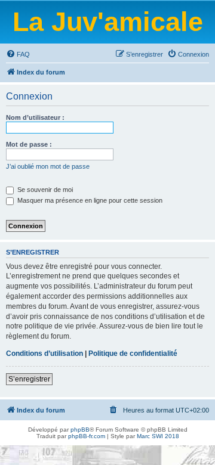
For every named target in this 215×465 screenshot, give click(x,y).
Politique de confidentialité (132, 353)
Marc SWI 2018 (158, 436)
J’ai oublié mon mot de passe (48, 166)
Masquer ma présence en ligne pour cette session (89, 200)
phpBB (80, 429)
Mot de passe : (29, 144)
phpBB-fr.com (86, 436)
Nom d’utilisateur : (35, 117)
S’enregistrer (29, 379)
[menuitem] (18, 54)
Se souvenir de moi (44, 189)
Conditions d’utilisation (44, 353)
